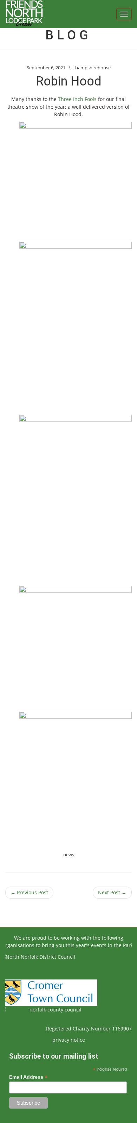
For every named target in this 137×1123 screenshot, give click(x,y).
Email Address (28, 1077)
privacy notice (68, 1039)
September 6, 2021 (46, 67)
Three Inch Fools (77, 99)
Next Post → (112, 892)
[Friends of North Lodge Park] (24, 14)
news (68, 854)
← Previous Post (29, 892)
